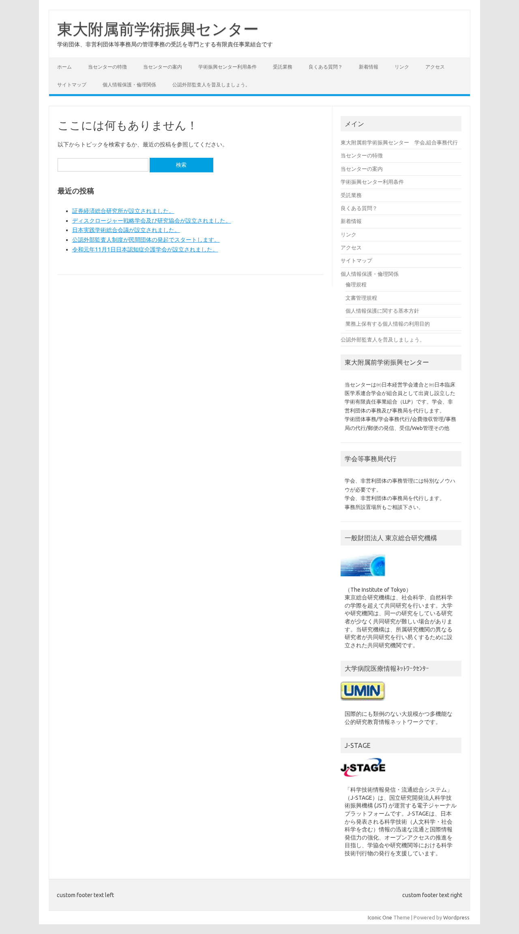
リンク (402, 66)
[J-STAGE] (363, 778)
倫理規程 (356, 284)
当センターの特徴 (107, 66)
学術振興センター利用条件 (227, 66)
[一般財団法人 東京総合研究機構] (363, 578)
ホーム (64, 66)
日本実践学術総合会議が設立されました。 (126, 230)
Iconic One (380, 917)
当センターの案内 (162, 66)
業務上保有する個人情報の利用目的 (387, 323)
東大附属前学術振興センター (158, 28)
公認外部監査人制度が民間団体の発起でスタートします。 (146, 239)
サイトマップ (71, 84)
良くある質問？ (326, 66)
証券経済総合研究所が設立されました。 (123, 211)
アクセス (435, 66)
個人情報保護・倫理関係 (129, 84)
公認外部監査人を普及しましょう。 (211, 84)
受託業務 (282, 66)
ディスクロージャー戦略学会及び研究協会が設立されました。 (151, 220)
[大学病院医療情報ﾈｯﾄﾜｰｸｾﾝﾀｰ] (363, 703)
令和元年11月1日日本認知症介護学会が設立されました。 (145, 249)
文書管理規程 (361, 298)
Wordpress (456, 917)
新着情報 (368, 66)
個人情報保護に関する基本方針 (382, 310)
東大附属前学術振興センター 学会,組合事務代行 (399, 142)
